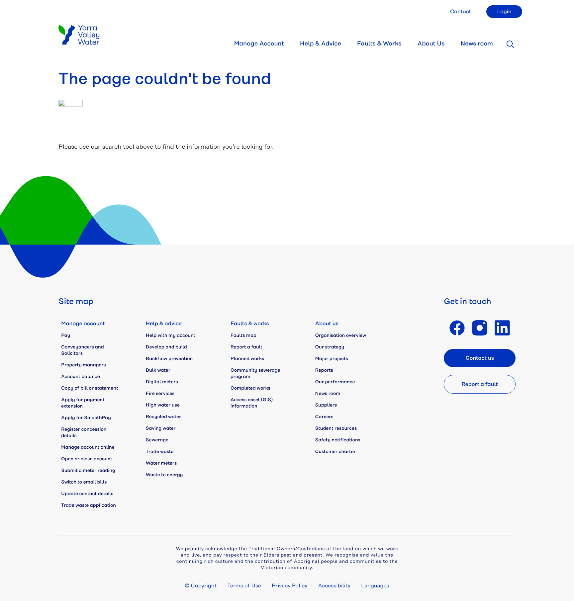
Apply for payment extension (83, 403)
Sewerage (157, 440)
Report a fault (246, 347)
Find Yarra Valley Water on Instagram (479, 327)
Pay (65, 335)
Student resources (336, 428)
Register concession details (83, 432)
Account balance (80, 376)
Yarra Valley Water (79, 35)
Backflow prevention (169, 358)
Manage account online (88, 447)
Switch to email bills (84, 482)
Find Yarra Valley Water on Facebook (457, 327)
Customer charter (335, 451)
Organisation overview (340, 335)
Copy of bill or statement (89, 388)
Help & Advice (320, 43)
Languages (375, 586)
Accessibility (334, 586)
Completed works (250, 388)
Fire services (160, 393)
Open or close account (86, 459)
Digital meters (162, 382)
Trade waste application (88, 505)
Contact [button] (460, 12)
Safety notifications (337, 440)
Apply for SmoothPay (86, 417)
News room (476, 43)
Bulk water (158, 370)
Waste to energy (164, 475)
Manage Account (259, 43)
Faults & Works (379, 43)
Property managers (83, 365)
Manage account (83, 324)
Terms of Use (244, 586)
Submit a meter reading (88, 470)
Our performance (335, 382)
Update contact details (87, 493)
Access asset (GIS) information (252, 403)
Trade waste (159, 451)
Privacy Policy (290, 586)
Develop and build (166, 347)
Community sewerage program (255, 373)
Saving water (161, 428)
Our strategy (329, 347)
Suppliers (326, 405)
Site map (75, 301)
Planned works (247, 358)
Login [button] (504, 12)
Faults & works (250, 324)
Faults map (243, 335)
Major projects (331, 358)
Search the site (510, 44)
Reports (324, 370)
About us (326, 324)
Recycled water (163, 416)
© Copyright (201, 586)
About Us (430, 43)
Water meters (161, 463)
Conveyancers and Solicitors (82, 350)
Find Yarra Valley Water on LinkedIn (502, 327)
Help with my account (170, 335)
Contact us (479, 358)
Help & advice (164, 324)
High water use (163, 405)
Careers (324, 416)
